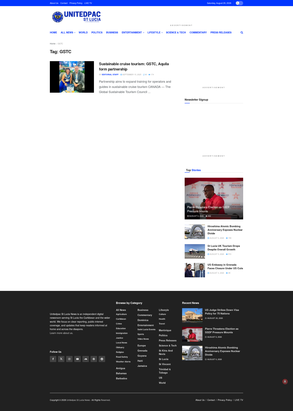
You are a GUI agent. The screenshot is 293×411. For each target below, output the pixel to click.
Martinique (165, 361)
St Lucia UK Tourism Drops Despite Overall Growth (224, 278)
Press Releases (220, 32)
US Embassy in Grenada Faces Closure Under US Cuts (225, 297)
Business (112, 32)
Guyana (142, 386)
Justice (119, 368)
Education (121, 359)
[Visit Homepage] (76, 17)
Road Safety (122, 387)
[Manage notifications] (285, 381)
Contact (63, 3)
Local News (121, 373)
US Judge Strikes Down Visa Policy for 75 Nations (222, 342)
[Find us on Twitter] (61, 390)
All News (67, 32)
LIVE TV (88, 3)
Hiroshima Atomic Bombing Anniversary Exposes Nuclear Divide (225, 260)
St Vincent (165, 394)
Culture (162, 344)
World (83, 32)
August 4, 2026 (216, 303)
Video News (143, 369)
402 (209, 246)
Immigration (122, 363)
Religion (120, 382)
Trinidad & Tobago (165, 401)
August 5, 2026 (216, 284)
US (160, 408)
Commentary (198, 32)
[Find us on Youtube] (77, 390)
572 (229, 284)
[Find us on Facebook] (53, 390)
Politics (96, 32)
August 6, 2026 (196, 246)
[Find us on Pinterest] (94, 390)
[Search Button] (242, 32)
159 (229, 268)
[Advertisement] (181, 14)
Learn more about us (61, 363)
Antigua (120, 398)
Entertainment (132, 32)
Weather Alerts (123, 392)
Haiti (140, 391)
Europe (142, 376)
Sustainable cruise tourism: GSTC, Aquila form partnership (134, 66)
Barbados (121, 409)
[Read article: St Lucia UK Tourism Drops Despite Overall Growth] (195, 282)
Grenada (142, 381)
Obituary (120, 377)
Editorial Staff (110, 74)
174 (152, 74)
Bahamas (121, 404)
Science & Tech (176, 32)
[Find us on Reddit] (102, 390)
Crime (119, 354)
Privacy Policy (76, 3)
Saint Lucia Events (146, 360)
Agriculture (121, 344)
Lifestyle (154, 32)
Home (53, 32)
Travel (162, 354)
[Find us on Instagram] (69, 390)
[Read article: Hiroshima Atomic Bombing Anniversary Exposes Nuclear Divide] (195, 262)
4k (229, 303)
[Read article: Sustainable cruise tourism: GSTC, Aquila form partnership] (72, 77)
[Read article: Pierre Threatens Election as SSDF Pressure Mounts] (214, 229)
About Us (54, 3)
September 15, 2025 (131, 74)
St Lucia (163, 389)
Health (162, 349)
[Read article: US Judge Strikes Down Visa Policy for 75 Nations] (192, 346)
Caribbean (121, 349)
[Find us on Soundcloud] (85, 390)
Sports (141, 364)
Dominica (143, 350)
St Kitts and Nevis (166, 382)
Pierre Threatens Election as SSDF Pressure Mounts (208, 239)
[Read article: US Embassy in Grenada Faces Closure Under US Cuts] (195, 300)
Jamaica (142, 396)
